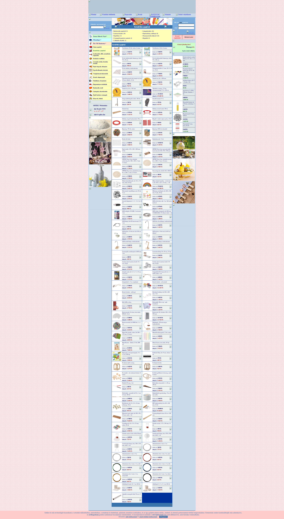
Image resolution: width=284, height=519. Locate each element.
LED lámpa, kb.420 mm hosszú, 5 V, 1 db (131, 222)
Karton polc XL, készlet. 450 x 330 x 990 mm (162, 313)
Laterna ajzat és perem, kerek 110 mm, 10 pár (161, 262)
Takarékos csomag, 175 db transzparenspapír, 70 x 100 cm (161, 89)
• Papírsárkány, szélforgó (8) (150, 33)
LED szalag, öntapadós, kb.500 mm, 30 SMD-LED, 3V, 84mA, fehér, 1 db (162, 212)
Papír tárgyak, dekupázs (100, 67)
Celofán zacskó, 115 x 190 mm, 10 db (162, 424)
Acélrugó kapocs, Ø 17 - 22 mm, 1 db (189, 81)
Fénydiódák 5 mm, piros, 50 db (188, 124)
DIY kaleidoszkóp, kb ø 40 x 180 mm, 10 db (161, 404)
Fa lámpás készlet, (157, 363)
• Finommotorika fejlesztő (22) (150, 36)
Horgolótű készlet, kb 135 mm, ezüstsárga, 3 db (188, 103)
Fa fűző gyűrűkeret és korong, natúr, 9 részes (162, 373)
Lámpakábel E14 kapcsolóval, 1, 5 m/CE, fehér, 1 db (161, 272)
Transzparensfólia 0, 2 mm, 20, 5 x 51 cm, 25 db (162, 69)
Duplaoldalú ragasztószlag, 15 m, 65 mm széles (162, 394)
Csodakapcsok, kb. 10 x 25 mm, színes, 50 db (130, 424)
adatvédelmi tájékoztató (148, 517)
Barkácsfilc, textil (98, 88)
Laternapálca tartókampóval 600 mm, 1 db (132, 252)
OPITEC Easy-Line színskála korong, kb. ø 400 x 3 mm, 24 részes (162, 160)
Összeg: (189, 47)
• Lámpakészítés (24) (148, 31)
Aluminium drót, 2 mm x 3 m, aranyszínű (130, 474)
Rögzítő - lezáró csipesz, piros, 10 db (162, 119)
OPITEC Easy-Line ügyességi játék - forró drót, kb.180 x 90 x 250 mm (162, 150)
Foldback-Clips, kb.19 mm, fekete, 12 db (162, 353)
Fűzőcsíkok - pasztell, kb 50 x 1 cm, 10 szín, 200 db (131, 394)
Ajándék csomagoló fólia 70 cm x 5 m (131, 495)
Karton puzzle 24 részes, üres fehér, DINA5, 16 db (131, 313)
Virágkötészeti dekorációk (100, 74)
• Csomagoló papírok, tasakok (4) (122, 38)
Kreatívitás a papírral (99, 51)
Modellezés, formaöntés (99, 81)
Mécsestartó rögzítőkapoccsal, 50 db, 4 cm (131, 191)
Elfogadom (163, 517)
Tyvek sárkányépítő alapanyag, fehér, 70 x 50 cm (132, 59)
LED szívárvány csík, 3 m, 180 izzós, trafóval (162, 202)
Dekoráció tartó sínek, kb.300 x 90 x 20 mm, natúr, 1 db (131, 414)
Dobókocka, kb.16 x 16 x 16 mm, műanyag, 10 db (131, 404)
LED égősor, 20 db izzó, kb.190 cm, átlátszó (131, 232)
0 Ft (193, 47)
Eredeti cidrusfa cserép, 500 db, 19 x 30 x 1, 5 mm (189, 58)
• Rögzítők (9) (146, 38)
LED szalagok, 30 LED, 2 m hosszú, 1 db (131, 212)
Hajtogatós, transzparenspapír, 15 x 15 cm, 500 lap (131, 353)
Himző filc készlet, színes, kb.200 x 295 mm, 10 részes (131, 333)
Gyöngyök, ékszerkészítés (100, 91)
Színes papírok (97, 47)
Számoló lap (125, 108)
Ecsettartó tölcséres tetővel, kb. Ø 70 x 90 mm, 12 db (188, 70)
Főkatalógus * (97, 40)
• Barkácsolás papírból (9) (120, 31)
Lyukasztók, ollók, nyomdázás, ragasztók (102, 54)
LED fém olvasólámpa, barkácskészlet (162, 221)
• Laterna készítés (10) (119, 33)
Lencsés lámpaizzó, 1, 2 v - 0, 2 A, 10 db (132, 202)
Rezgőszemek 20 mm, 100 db (188, 114)
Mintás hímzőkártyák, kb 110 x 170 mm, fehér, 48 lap (131, 181)
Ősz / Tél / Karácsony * (99, 43)
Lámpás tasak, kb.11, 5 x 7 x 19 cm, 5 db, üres (131, 272)
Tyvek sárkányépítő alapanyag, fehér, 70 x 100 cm (162, 59)
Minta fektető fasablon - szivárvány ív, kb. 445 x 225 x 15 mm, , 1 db (162, 181)
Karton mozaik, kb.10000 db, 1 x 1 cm (131, 323)
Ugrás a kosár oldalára (188, 51)
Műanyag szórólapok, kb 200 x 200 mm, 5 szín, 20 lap (162, 191)
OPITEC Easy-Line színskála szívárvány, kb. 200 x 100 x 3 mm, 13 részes (131, 160)
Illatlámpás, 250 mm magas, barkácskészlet (160, 323)
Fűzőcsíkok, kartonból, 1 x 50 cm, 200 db (161, 383)
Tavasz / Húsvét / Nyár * (100, 36)
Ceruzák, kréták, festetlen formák (100, 62)
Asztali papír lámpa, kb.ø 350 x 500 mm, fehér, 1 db (162, 434)
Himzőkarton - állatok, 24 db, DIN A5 (131, 343)
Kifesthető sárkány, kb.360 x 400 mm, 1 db (161, 292)
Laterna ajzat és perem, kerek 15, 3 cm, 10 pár (131, 262)
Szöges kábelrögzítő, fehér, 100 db (131, 98)
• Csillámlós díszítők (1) (119, 40)
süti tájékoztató (131, 517)
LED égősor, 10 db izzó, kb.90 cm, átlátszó (162, 232)
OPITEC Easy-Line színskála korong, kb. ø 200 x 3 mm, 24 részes (131, 171)
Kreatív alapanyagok (99, 77)
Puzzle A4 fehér (126, 139)
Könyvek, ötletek (98, 98)
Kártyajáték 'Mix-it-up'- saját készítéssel (160, 303)
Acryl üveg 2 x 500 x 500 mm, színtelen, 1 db (188, 92)
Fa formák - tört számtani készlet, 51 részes (131, 373)
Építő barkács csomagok (100, 95)
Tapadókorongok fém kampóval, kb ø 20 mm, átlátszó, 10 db (132, 79)
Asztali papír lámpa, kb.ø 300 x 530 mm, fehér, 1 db (131, 444)
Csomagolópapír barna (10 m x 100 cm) (162, 414)
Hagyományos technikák (100, 84)
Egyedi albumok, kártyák (100, 70)
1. (171, 44)
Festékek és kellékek (99, 59)
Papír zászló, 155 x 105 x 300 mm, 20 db (131, 150)
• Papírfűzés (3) (117, 36)
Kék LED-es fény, (126, 302)
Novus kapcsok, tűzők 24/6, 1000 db (162, 171)
